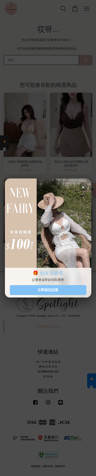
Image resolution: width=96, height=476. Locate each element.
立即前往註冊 (48, 290)
